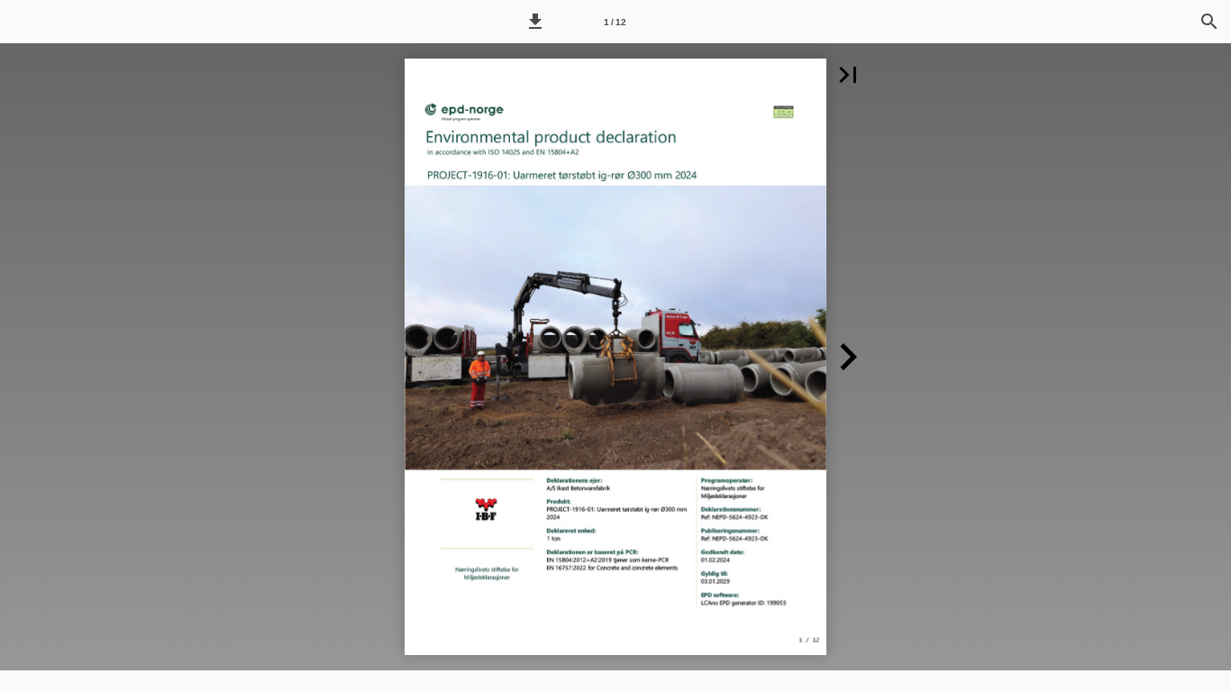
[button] (535, 21)
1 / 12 (615, 22)
